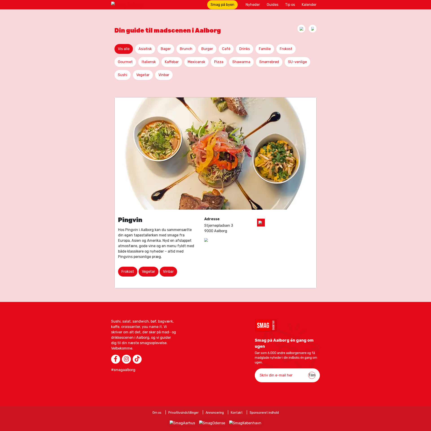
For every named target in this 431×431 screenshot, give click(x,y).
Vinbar (163, 75)
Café (226, 49)
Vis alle (124, 49)
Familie (265, 49)
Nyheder (253, 4)
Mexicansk (196, 62)
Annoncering (215, 413)
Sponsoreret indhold (264, 413)
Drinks (244, 49)
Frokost (286, 49)
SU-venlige (297, 62)
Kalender (309, 4)
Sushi (122, 75)
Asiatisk (145, 49)
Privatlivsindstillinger (183, 413)
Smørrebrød (269, 62)
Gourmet (125, 62)
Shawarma (241, 62)
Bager (166, 49)
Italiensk (149, 62)
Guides (272, 4)
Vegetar (143, 75)
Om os (156, 413)
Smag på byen (222, 4)
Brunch (186, 49)
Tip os (290, 4)
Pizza (218, 62)
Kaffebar (172, 62)
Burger (207, 49)
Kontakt (237, 413)
